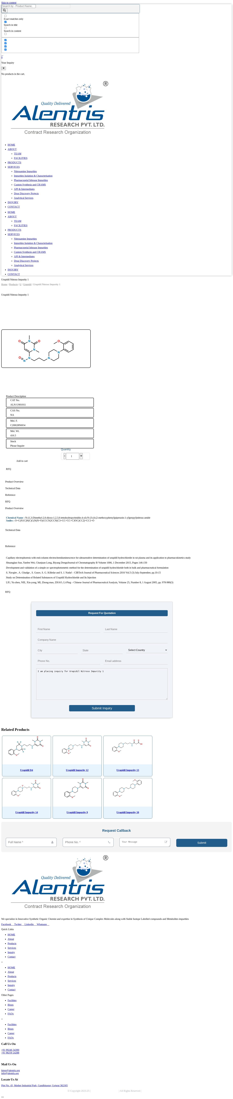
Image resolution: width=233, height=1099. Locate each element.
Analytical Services (23, 198)
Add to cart (22, 461)
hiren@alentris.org (10, 1070)
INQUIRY (13, 202)
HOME (11, 144)
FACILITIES (20, 158)
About (11, 939)
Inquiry (11, 952)
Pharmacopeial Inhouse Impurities (31, 180)
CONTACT (14, 206)
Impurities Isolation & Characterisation (33, 175)
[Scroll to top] (2, 1097)
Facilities (12, 1000)
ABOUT (12, 149)
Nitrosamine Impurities (25, 171)
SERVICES (14, 167)
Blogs (10, 1004)
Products (13, 284)
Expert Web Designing (153, 1091)
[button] (3, 68)
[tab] (102, 481)
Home (4, 284)
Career (11, 1009)
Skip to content (8, 2)
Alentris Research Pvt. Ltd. (104, 1091)
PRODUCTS (14, 162)
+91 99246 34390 (10, 1050)
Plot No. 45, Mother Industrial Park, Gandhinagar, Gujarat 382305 (34, 1085)
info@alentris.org (10, 1073)
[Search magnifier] (4, 10)
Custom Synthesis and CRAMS (30, 184)
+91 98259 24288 (10, 1052)
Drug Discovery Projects (26, 193)
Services (12, 948)
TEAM (17, 153)
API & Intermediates (24, 189)
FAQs (11, 1013)
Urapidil (27, 284)
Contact (11, 956)
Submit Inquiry (102, 708)
